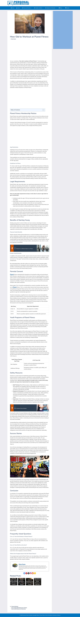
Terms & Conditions (48, 615)
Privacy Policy (42, 615)
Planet (12, 274)
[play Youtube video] (29, 467)
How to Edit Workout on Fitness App (18, 608)
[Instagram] (31, 573)
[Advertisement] (53, 2)
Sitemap (58, 615)
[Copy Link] (35, 573)
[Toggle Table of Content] (43, 110)
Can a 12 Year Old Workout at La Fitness (19, 607)
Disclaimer (55, 615)
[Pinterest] (26, 573)
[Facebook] (24, 573)
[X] (28, 573)
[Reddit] (33, 573)
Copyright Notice (36, 615)
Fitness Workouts (14, 606)
